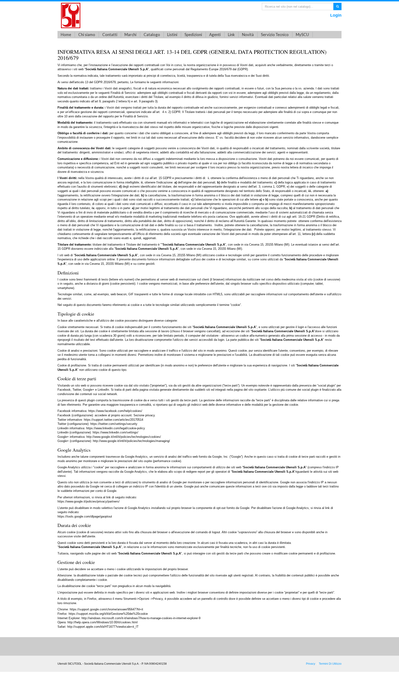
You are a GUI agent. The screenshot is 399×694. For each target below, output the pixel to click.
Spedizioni (193, 34)
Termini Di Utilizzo (330, 663)
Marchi (130, 34)
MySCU (302, 34)
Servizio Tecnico (275, 34)
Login (336, 15)
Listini (172, 34)
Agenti (215, 34)
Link (231, 34)
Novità (248, 34)
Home (66, 34)
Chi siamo (86, 34)
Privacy (310, 663)
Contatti (109, 34)
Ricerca (337, 6)
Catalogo (152, 34)
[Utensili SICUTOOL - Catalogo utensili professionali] (70, 15)
